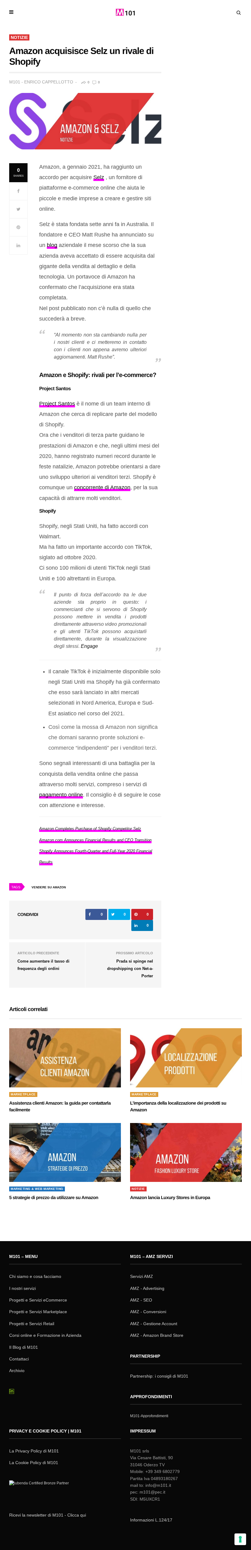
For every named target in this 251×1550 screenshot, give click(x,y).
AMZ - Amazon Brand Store (156, 1335)
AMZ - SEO (141, 1300)
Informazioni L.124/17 (151, 1519)
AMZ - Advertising (147, 1288)
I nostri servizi (22, 1288)
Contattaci (19, 1358)
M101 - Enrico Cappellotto (41, 81)
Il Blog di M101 (23, 1347)
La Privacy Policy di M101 (34, 1450)
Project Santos (57, 404)
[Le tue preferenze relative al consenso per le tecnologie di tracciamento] (240, 1539)
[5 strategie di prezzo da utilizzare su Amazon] (65, 1152)
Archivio (16, 1370)
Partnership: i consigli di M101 (159, 1376)
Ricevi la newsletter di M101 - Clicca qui (47, 1515)
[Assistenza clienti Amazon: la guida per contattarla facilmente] (65, 1057)
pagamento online (61, 795)
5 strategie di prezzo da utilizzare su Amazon (53, 1197)
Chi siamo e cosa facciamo (35, 1276)
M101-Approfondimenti (149, 1416)
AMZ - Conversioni (148, 1311)
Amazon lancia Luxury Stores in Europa (170, 1197)
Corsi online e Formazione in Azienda (45, 1335)
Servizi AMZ (141, 1276)
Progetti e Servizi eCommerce (38, 1300)
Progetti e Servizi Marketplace (38, 1311)
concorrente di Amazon (102, 487)
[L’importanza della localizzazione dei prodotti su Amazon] (186, 1057)
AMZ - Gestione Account (153, 1323)
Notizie (19, 37)
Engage (89, 646)
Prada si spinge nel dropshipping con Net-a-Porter (130, 968)
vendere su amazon (49, 887)
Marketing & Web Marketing (37, 1188)
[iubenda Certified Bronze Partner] (40, 1491)
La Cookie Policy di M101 (33, 1462)
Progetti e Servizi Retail (31, 1323)
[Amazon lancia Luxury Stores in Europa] (186, 1152)
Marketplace (23, 1094)
